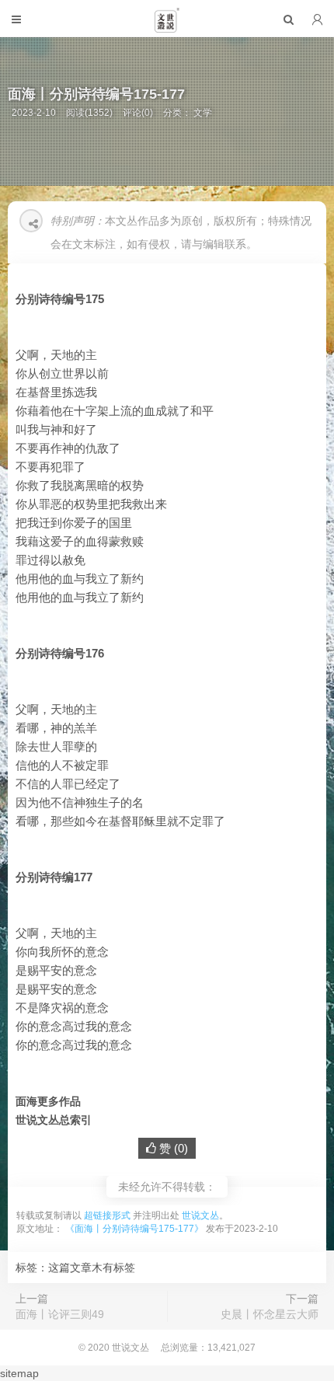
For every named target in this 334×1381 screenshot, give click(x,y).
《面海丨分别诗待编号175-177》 (134, 1228)
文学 (202, 112)
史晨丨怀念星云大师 (269, 1314)
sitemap (19, 1373)
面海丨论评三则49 (60, 1314)
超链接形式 (107, 1215)
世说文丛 (200, 1215)
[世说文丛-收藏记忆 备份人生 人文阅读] (167, 26)
